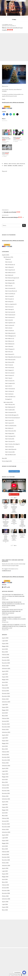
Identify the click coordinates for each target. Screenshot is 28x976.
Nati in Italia (13, 163)
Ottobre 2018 (5, 896)
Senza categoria (6, 461)
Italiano (17, 0)
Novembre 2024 (6, 696)
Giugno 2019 (5, 874)
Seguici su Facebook (9, 234)
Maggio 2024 (5, 710)
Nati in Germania (9, 312)
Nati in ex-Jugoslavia (10, 304)
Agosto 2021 (5, 801)
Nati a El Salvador (9, 264)
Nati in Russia (8, 362)
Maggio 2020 (5, 843)
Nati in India (8, 320)
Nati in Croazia (8, 296)
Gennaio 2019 (5, 887)
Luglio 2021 (5, 804)
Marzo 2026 (5, 652)
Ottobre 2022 (5, 762)
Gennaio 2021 (5, 821)
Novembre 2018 (6, 893)
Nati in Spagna (8, 370)
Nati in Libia (8, 328)
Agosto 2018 (5, 901)
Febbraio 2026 (5, 654)
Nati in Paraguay (9, 349)
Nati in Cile (7, 285)
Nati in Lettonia (9, 325)
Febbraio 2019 (5, 885)
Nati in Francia (8, 306)
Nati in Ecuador (9, 299)
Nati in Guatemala (9, 314)
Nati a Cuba (8, 262)
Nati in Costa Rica (9, 293)
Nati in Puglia (8, 433)
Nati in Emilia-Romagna (10, 415)
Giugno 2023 (5, 740)
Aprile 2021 (5, 812)
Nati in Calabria (9, 409)
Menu (14, 19)
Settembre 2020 (6, 832)
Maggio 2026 (5, 646)
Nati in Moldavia (9, 343)
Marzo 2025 (5, 685)
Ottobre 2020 (5, 829)
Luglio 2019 (5, 871)
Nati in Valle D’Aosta (10, 449)
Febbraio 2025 (5, 688)
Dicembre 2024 (6, 693)
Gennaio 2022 (5, 787)
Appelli (6, 163)
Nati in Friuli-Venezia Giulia (11, 417)
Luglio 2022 (5, 771)
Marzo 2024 (5, 715)
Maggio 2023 (5, 743)
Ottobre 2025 (5, 665)
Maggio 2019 (5, 876)
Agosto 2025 (5, 671)
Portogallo (7, 399)
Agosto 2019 (5, 868)
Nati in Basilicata (9, 407)
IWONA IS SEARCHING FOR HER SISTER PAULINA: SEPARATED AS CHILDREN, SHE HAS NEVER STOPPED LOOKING (13, 604)
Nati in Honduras (9, 317)
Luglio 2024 (5, 704)
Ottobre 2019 (5, 862)
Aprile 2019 (5, 879)
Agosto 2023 (5, 735)
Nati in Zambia (8, 394)
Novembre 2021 (6, 793)
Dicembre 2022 (6, 757)
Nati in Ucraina (8, 380)
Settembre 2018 (6, 899)
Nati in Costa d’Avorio (10, 291)
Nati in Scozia (8, 365)
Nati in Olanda (8, 346)
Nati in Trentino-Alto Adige (11, 444)
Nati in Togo (8, 378)
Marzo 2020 (5, 849)
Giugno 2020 (5, 840)
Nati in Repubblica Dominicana (12, 357)
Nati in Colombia (9, 288)
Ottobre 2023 (5, 729)
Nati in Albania (8, 267)
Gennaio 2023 (5, 754)
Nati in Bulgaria (9, 283)
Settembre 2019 (6, 865)
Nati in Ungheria (9, 383)
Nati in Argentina (9, 270)
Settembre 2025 (6, 668)
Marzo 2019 (5, 882)
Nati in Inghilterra (9, 322)
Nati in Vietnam (9, 391)
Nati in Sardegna (9, 436)
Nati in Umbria (8, 446)
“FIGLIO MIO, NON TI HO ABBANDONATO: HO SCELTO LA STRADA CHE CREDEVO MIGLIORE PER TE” (13, 596)
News (3, 458)
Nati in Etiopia (8, 301)
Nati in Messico (9, 341)
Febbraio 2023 (5, 751)
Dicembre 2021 (5, 790)
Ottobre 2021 (5, 796)
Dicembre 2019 (5, 857)
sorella (20, 165)
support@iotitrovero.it (9, 25)
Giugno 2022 (5, 774)
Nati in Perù (8, 351)
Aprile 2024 (5, 713)
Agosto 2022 (5, 768)
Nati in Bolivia (8, 275)
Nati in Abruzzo (9, 404)
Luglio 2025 (5, 674)
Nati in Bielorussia (9, 272)
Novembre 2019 (6, 860)
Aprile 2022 (5, 779)
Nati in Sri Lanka (9, 372)
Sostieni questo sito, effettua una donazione (13, 102)
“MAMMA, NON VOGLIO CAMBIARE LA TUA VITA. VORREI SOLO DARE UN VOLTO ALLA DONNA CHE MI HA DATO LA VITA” (14, 626)
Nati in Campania (9, 412)
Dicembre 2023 (6, 724)
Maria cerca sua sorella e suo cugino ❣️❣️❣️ (6, 139)
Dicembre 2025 (6, 660)
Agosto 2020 (5, 835)
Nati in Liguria (8, 423)
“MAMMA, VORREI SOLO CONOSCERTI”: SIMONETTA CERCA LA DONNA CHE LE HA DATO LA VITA (14, 619)
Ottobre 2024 (5, 699)
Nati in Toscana (9, 441)
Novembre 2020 (6, 826)
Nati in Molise (8, 428)
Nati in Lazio (8, 420)
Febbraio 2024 (5, 718)
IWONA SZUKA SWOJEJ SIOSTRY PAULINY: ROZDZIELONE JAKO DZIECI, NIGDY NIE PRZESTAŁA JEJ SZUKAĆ (12, 611)
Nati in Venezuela (9, 388)
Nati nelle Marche (9, 454)
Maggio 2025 (5, 679)
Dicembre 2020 (6, 824)
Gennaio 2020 (5, 854)
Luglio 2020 (5, 837)
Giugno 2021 (5, 807)
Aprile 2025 (5, 682)
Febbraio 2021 (5, 818)
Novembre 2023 (6, 726)
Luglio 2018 (5, 904)
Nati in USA (8, 386)
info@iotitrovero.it (6, 570)
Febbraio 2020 (5, 851)
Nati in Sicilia (21, 163)
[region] (14, 8)
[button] (15, 498)
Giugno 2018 (5, 907)
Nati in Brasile (8, 280)
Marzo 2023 (5, 749)
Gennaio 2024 (5, 721)
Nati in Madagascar (9, 336)
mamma (10, 165)
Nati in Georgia (8, 309)
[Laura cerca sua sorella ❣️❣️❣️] (7, 147)
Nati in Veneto (8, 452)
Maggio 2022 (5, 776)
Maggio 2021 (5, 810)
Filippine (7, 259)
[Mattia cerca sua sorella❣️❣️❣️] (18, 132)
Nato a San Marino (9, 396)
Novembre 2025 (6, 663)
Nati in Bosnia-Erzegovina (11, 277)
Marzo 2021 (5, 815)
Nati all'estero (7, 257)
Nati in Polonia (8, 354)
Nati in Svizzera (9, 375)
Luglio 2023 (5, 738)
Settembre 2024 (6, 701)
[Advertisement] (14, 47)
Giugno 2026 (5, 643)
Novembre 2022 (6, 760)
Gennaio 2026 (5, 657)
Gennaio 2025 (5, 690)
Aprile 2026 (5, 649)
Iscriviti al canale (15, 494)
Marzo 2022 (5, 782)
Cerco (5, 165)
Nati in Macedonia (9, 333)
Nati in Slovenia (9, 367)
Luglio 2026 (5, 640)
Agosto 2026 (5, 638)
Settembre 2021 (6, 799)
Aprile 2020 (5, 846)
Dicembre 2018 (5, 890)
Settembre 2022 (6, 765)
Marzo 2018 (5, 910)
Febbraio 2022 (5, 785)
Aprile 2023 (5, 746)
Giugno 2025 (5, 676)
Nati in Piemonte (9, 431)
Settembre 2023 (6, 732)
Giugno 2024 (5, 707)
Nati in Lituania (8, 330)
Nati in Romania (9, 359)
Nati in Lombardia (9, 425)
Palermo (15, 165)
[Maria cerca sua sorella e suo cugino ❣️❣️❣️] (7, 132)
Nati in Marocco (9, 338)
